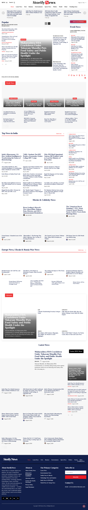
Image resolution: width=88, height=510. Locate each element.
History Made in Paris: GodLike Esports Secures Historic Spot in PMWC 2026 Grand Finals (10, 415)
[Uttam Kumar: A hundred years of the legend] (12, 227)
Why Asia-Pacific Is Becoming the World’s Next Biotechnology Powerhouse (53, 415)
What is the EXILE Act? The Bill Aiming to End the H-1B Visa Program (10, 48)
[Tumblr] (79, 75)
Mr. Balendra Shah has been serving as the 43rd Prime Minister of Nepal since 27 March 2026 (53, 191)
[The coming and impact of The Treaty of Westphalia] (55, 262)
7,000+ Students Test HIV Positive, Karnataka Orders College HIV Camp (32, 156)
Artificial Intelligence (8, 32)
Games (69, 411)
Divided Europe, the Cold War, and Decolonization (76, 181)
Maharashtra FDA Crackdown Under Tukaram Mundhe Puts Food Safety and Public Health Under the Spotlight (33, 49)
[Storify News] (44, 3)
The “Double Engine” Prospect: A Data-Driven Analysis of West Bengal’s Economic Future (33, 191)
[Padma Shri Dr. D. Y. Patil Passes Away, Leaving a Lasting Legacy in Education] (33, 429)
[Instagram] (71, 75)
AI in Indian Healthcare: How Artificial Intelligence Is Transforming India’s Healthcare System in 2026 (11, 168)
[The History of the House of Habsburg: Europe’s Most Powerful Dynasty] (33, 262)
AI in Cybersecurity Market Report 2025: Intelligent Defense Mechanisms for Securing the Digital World (77, 137)
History (33, 101)
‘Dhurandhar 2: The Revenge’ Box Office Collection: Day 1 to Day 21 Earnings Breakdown (32, 237)
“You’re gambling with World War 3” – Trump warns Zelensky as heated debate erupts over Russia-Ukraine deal (36, 283)
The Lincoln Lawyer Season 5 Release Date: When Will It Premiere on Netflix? (54, 237)
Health (23, 39)
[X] (82, 75)
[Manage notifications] (84, 506)
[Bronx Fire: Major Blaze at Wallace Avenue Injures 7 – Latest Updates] (61, 120)
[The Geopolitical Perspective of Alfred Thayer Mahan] (34, 95)
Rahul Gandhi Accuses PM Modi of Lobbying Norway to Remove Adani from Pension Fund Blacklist (32, 184)
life (39, 309)
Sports (40, 331)
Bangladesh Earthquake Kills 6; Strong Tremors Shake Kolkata (49, 113)
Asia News (71, 171)
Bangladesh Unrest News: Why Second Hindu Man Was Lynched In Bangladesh (71, 113)
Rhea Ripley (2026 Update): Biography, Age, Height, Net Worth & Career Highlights (48, 334)
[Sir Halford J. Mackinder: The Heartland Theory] (54, 95)
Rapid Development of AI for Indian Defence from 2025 (53, 174)
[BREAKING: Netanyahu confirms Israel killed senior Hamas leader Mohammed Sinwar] (41, 120)
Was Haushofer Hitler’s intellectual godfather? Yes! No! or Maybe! (76, 167)
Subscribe (75, 477)
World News (13, 98)
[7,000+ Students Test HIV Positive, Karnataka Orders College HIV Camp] (33, 145)
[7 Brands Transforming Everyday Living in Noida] (49, 302)
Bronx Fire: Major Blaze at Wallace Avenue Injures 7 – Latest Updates (50, 120)
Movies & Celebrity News (44, 200)
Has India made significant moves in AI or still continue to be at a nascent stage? (11, 184)
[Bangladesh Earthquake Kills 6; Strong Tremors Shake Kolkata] (61, 113)
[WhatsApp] (85, 75)
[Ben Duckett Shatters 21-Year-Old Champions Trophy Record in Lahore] (20, 120)
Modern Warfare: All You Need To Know (78, 283)
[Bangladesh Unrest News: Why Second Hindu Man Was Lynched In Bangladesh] (82, 113)
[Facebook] (69, 75)
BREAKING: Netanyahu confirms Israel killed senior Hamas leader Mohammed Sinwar (30, 120)
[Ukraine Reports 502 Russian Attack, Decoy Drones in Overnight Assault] (5, 283)
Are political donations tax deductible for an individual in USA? (9, 113)
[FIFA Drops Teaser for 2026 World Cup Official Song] (76, 227)
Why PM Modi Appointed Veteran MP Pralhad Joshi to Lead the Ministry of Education (53, 157)
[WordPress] (85, 78)
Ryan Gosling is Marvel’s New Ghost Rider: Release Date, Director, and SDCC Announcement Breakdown (33, 210)
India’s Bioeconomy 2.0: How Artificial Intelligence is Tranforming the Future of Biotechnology (11, 157)
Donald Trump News (7, 42)
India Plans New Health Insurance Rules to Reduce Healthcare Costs (77, 47)
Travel (3, 51)
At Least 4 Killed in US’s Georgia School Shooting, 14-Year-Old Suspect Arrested (29, 113)
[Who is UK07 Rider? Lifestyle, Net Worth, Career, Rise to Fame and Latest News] (73, 323)
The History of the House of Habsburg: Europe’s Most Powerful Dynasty (32, 272)
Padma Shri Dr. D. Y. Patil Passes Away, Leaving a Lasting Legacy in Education (32, 440)
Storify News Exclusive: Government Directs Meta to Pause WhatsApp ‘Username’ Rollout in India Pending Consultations (32, 176)
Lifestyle (64, 309)
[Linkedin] (74, 75)
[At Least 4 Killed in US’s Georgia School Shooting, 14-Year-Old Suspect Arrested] (41, 113)
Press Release (57, 61)
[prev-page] (3, 12)
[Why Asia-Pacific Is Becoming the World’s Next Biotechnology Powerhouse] (54, 405)
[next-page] (84, 12)
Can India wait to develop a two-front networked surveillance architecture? (54, 183)
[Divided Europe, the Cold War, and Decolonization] (12, 262)
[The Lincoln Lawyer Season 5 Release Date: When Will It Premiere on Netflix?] (55, 227)
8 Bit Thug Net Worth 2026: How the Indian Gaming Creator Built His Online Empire (72, 313)
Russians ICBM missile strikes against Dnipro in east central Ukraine (58, 283)
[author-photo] (3, 162)
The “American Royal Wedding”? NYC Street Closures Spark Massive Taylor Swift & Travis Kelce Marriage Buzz (76, 210)
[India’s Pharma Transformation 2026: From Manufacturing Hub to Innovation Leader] (54, 380)
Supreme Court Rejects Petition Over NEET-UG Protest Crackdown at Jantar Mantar (33, 168)
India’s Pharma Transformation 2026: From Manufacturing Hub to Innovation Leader (72, 12)
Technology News (58, 36)
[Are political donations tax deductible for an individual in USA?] (20, 113)
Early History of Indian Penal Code (11, 174)
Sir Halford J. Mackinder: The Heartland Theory (75, 152)
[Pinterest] (77, 75)
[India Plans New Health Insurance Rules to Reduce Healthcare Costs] (12, 380)
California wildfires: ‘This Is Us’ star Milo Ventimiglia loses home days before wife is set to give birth (71, 120)
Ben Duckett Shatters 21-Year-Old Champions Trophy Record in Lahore (9, 120)
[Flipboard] (6, 498)
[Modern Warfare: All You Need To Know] (69, 283)
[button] (12, 2)
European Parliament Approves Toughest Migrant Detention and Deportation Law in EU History (74, 272)
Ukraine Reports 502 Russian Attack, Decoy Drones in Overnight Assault (15, 283)
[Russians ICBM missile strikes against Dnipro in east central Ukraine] (47, 283)
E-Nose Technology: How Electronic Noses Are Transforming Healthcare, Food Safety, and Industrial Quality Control (60, 67)
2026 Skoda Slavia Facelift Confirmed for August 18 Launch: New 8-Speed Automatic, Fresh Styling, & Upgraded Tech (60, 41)
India (3, 60)
